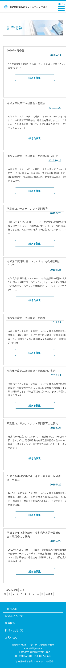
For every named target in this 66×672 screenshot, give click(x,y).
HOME (13, 609)
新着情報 (10, 623)
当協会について (14, 616)
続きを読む (35, 78)
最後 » (49, 593)
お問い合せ (11, 637)
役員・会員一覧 (14, 630)
